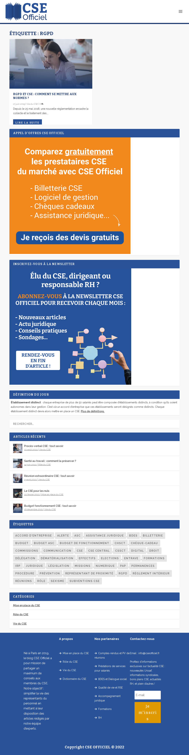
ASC (77, 535)
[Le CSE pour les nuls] (17, 493)
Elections (110, 558)
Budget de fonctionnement (84, 543)
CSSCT (120, 550)
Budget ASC (44, 543)
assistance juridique (105, 535)
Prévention (50, 573)
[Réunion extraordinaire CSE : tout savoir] (17, 478)
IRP (17, 565)
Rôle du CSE (44, 464)
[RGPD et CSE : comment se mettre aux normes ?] (50, 64)
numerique (105, 565)
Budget (22, 543)
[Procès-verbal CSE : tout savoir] (17, 448)
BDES (133, 535)
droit (154, 550)
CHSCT (120, 543)
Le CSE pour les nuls (36, 490)
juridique (34, 565)
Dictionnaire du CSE (73, 678)
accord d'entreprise (33, 535)
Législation (58, 565)
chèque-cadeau (144, 543)
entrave (131, 558)
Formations (154, 558)
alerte (63, 535)
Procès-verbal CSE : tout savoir (43, 446)
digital (137, 550)
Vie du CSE (32, 104)
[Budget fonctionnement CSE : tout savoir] (17, 508)
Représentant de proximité (89, 573)
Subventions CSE (85, 581)
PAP (123, 565)
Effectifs (87, 558)
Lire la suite (27, 122)
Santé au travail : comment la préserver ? (50, 461)
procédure (24, 573)
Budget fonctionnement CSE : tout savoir (50, 505)
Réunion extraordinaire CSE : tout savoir (49, 475)
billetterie (153, 535)
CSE (80, 550)
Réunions (23, 581)
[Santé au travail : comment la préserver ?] (17, 463)
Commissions (26, 550)
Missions (82, 565)
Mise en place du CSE (52, 494)
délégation (25, 558)
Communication (57, 550)
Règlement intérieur (151, 573)
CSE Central (99, 550)
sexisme (57, 581)
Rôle (41, 581)
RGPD (123, 573)
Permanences (143, 565)
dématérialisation (57, 558)
